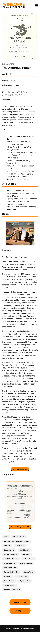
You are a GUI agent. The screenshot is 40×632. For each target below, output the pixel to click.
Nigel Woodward (26, 563)
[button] (3, 233)
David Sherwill (24, 550)
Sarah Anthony (21, 576)
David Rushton (9, 550)
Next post (20, 611)
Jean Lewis (26, 554)
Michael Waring (9, 563)
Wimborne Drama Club (12, 589)
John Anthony (28, 559)
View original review (20, 469)
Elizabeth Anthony (10, 554)
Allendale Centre (19, 537)
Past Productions (10, 568)
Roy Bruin (7, 576)
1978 (5, 537)
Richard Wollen (29, 572)
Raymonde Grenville (11, 572)
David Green (20, 545)
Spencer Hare (25, 581)
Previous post (20, 602)
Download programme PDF (20, 527)
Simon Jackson (9, 581)
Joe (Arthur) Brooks (11, 559)
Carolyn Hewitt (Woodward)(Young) (16, 541)
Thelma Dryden (9, 585)
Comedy (7, 545)
